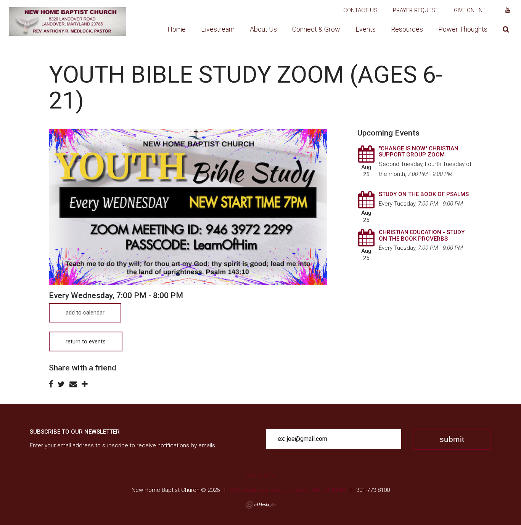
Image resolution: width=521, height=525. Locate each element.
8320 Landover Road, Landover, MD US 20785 (288, 490)
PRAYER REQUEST (416, 10)
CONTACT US (360, 10)
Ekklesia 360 (260, 505)
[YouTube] (507, 10)
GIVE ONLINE (470, 10)
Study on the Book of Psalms (424, 194)
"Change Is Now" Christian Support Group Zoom (418, 151)
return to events (86, 341)
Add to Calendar (85, 312)
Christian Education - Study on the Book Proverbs (422, 235)
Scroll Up (258, 475)
